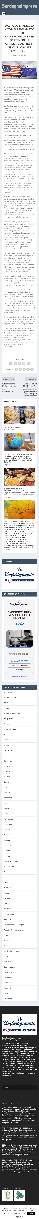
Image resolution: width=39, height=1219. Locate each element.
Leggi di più (19, 1216)
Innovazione (8, 856)
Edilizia (7, 787)
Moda (6, 877)
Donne (6, 782)
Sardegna (7, 941)
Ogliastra (7, 903)
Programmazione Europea (14, 925)
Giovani (7, 840)
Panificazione (9, 914)
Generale (7, 835)
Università (8, 999)
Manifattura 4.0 (10, 872)
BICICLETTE (8, 745)
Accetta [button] (31, 1214)
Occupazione (9, 898)
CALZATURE (8, 750)
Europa (7, 803)
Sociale (6, 956)
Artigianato (8, 719)
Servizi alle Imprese (11, 951)
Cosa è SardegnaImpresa (11, 1038)
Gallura (7, 830)
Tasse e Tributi (10, 972)
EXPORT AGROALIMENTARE (14, 427)
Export (15, 55)
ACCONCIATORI (9, 692)
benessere (8, 740)
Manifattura (9, 867)
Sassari (7, 946)
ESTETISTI (8, 798)
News (6, 882)
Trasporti (7, 988)
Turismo (7, 993)
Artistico (7, 724)
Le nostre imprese (11, 861)
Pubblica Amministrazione (14, 930)
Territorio (8, 983)
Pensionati (8, 919)
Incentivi (7, 851)
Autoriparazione (10, 729)
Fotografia (8, 824)
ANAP (6, 703)
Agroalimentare (10, 697)
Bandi (6, 735)
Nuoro (6, 893)
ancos (6, 708)
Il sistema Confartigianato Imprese (15, 1040)
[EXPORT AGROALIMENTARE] (19, 415)
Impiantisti (8, 845)
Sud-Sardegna (9, 967)
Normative (8, 888)
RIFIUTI (6, 935)
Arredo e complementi (12, 713)
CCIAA (6, 756)
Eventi (6, 808)
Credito (7, 771)
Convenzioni (8, 766)
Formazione (8, 819)
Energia (7, 793)
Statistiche (8, 962)
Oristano (7, 909)
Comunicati (8, 761)
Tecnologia (8, 977)
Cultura (7, 777)
